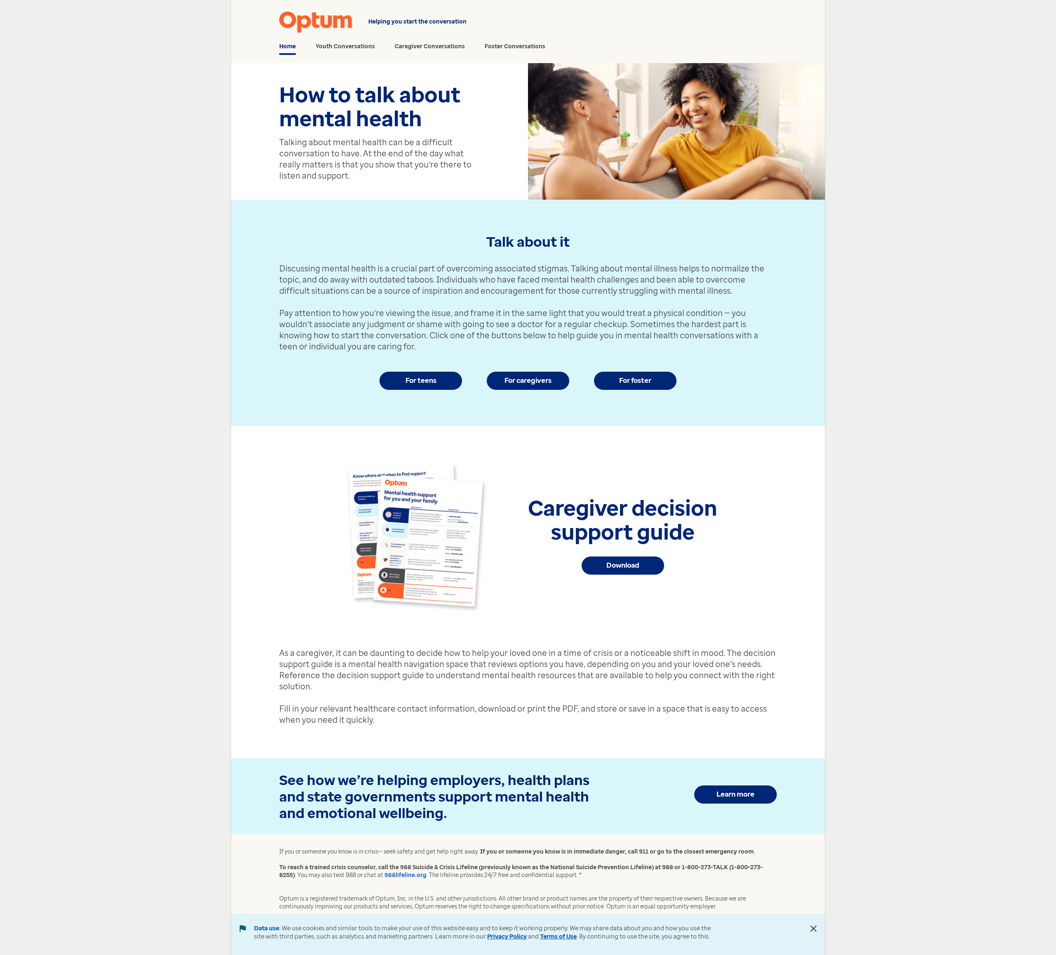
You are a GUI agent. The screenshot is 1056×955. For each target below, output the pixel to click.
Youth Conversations (345, 46)
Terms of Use (558, 936)
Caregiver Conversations (430, 46)
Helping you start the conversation (417, 21)
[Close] (813, 929)
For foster (635, 380)
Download (622, 565)
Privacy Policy (507, 936)
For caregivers (528, 380)
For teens (420, 380)
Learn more (735, 794)
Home (287, 46)
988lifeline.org (405, 875)
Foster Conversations (515, 46)
